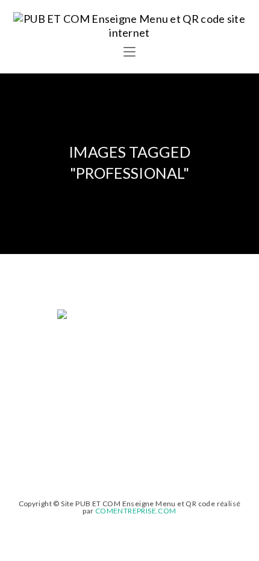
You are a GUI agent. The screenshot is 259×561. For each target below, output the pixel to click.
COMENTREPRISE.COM (135, 510)
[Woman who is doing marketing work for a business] (129, 357)
